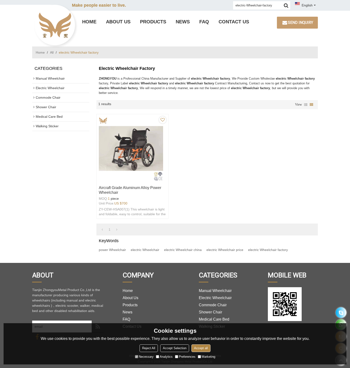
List (306, 104)
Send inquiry (300, 22)
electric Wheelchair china (183, 250)
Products (153, 21)
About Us (118, 21)
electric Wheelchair (145, 250)
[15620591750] (341, 312)
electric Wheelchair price (224, 250)
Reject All (148, 348)
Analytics (166, 356)
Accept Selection (174, 348)
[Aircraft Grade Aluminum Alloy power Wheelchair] (132, 148)
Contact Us (234, 21)
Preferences (187, 356)
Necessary (146, 356)
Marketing (208, 356)
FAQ (204, 21)
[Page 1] (102, 229)
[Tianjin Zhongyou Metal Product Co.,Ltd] (55, 25)
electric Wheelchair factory (268, 250)
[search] (286, 5)
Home (89, 21)
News (183, 21)
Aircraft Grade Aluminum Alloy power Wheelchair (130, 190)
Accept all (201, 348)
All (52, 52)
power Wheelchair (112, 250)
